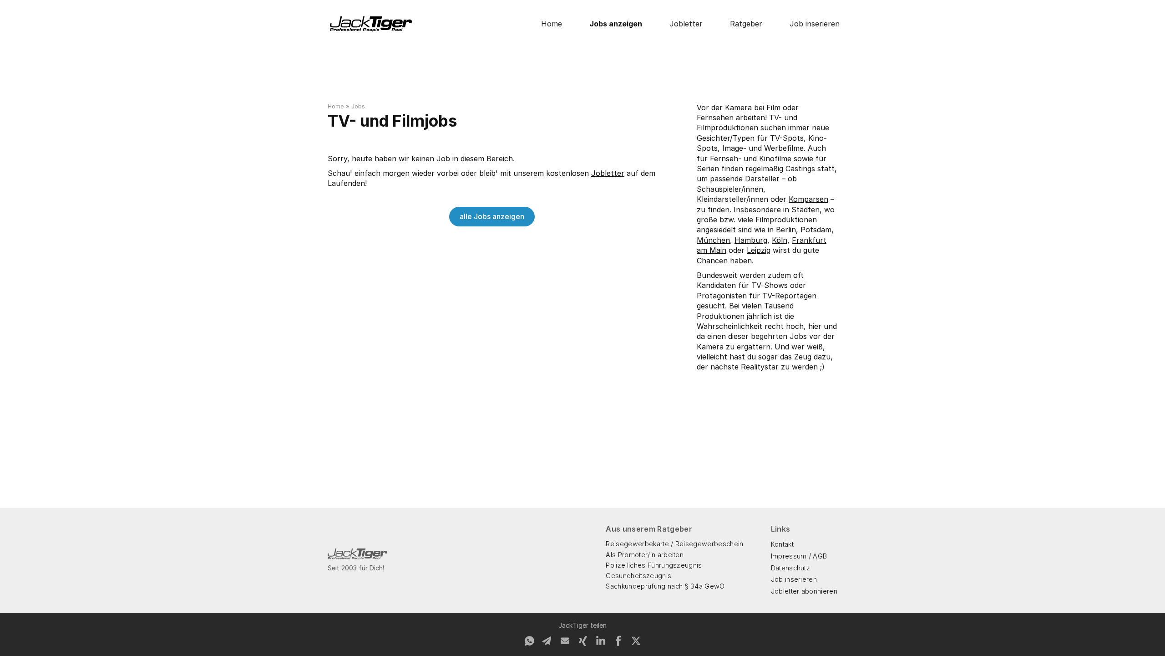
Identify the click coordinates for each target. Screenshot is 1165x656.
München (713, 240)
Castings (800, 168)
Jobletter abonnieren (804, 591)
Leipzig (758, 250)
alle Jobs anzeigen (492, 216)
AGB (820, 556)
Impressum (789, 556)
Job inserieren (815, 23)
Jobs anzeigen (615, 23)
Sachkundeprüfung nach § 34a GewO (665, 586)
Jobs (358, 106)
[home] (371, 24)
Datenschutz (790, 568)
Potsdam (815, 229)
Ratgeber (746, 23)
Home (551, 23)
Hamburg (750, 240)
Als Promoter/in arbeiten (645, 555)
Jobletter (686, 23)
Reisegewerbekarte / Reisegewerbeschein (674, 544)
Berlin (786, 229)
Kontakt (782, 544)
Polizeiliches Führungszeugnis (654, 565)
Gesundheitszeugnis (638, 575)
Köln (779, 240)
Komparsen (808, 199)
